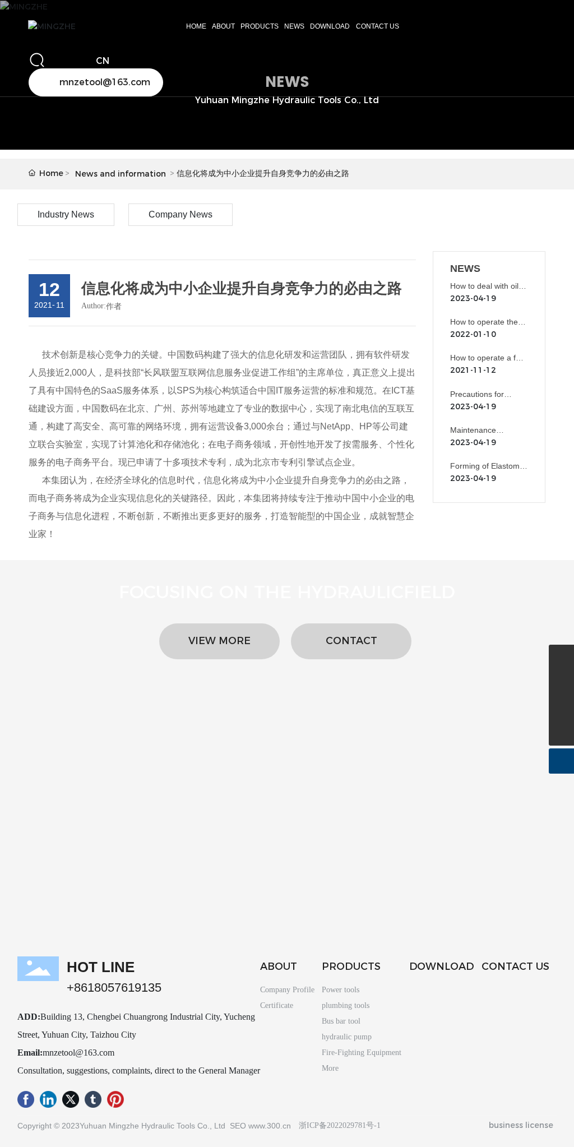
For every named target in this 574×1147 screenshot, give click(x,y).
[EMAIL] (561, 682)
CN (102, 60)
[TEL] (561, 707)
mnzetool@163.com (78, 1052)
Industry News (66, 214)
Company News (180, 214)
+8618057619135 (114, 987)
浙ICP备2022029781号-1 (340, 1125)
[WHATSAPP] (561, 657)
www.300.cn (270, 1125)
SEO (238, 1125)
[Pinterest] (115, 1101)
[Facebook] (25, 1101)
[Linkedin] (48, 1101)
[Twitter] (70, 1101)
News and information (120, 174)
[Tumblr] (93, 1101)
